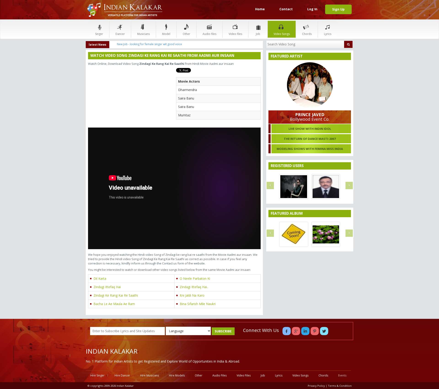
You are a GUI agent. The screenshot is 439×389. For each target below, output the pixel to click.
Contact (286, 9)
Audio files (209, 34)
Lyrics (327, 34)
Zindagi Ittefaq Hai (107, 287)
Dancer (120, 34)
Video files (235, 34)
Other (186, 34)
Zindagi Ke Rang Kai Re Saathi (116, 295)
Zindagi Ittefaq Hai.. (194, 287)
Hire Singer (97, 375)
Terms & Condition (340, 385)
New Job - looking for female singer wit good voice (149, 44)
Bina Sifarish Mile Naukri (198, 304)
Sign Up (338, 9)
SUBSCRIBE (223, 331)
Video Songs (282, 34)
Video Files (244, 375)
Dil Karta (100, 278)
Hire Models (177, 375)
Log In (312, 9)
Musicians (143, 34)
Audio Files (219, 375)
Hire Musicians (149, 375)
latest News (97, 45)
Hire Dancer (122, 375)
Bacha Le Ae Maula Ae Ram (114, 304)
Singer (99, 34)
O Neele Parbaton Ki (195, 278)
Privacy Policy (316, 385)
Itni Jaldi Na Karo (192, 295)
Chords (307, 34)
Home (260, 9)
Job (258, 34)
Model (166, 34)
